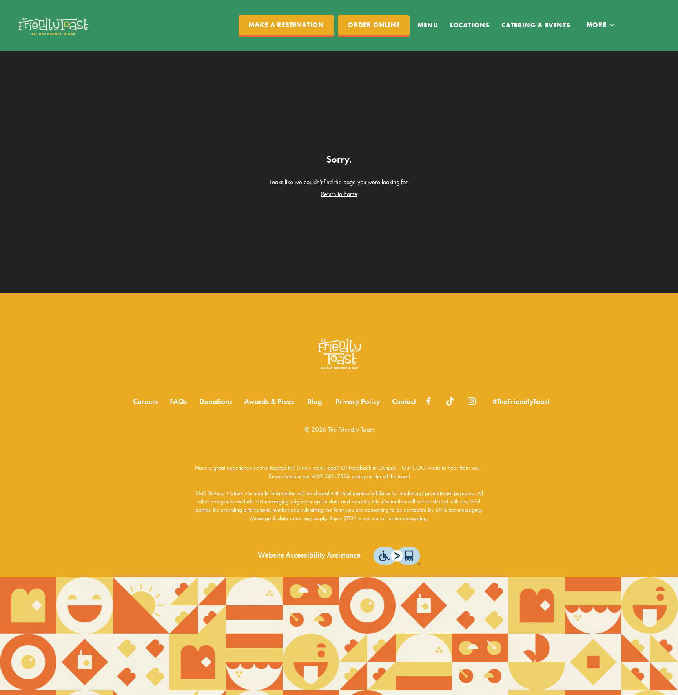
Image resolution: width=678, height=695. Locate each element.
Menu (427, 25)
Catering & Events (535, 25)
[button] (601, 25)
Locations (470, 25)
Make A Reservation (286, 25)
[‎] (429, 400)
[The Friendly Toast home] (55, 25)
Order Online (374, 25)
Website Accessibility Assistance (309, 555)
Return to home (339, 194)
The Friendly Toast (339, 353)
